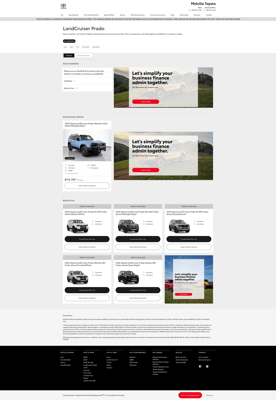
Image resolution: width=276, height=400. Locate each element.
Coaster (109, 367)
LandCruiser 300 (89, 381)
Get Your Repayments (190, 395)
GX (65, 47)
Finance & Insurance (157, 15)
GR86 (132, 360)
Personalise (184, 15)
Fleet (172, 15)
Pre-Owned (157, 352)
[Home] (62, 14)
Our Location (203, 357)
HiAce (109, 365)
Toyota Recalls (181, 362)
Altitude (85, 47)
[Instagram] (207, 366)
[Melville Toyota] (63, 6)
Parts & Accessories (138, 15)
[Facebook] (200, 366)
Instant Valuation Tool (161, 367)
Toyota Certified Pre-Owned (160, 373)
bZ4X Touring (88, 362)
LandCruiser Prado (90, 365)
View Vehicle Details (87, 185)
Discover (197, 15)
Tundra (109, 362)
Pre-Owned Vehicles (91, 15)
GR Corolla (133, 362)
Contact (209, 15)
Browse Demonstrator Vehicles (161, 363)
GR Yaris (133, 357)
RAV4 (85, 357)
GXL (71, 47)
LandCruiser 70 (112, 360)
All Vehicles (69, 41)
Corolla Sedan (65, 365)
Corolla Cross (88, 375)
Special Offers (109, 15)
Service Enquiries (182, 360)
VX (78, 47)
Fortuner (86, 370)
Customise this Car (87, 239)
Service (122, 15)
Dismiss (209, 395)
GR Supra (133, 365)
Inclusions (70, 158)
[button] (70, 88)
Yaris (62, 357)
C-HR (85, 367)
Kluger (85, 378)
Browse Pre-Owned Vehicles (160, 358)
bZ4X (85, 360)
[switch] (78, 55)
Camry (62, 362)
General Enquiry (205, 360)
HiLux (109, 357)
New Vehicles (73, 15)
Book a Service (181, 357)
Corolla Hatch (65, 360)
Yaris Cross (87, 373)
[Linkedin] (214, 366)
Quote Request (158, 369)
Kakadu (96, 47)
